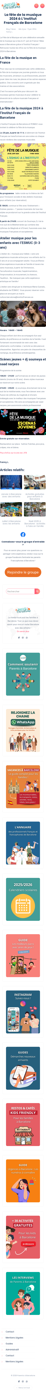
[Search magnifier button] (37, 591)
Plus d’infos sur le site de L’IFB (13, 453)
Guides (9, 1343)
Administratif (12, 1349)
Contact (10, 1331)
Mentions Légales (14, 1337)
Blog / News (11, 29)
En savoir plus (23, 631)
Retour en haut (24, 1388)
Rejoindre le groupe (23, 572)
